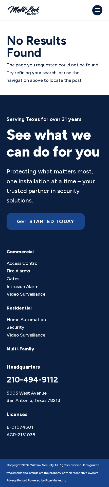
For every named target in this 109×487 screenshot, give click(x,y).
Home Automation (26, 319)
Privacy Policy (16, 480)
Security (15, 327)
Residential (19, 308)
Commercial (20, 251)
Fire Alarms (18, 271)
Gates (13, 278)
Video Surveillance (26, 294)
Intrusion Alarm (23, 286)
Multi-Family (20, 349)
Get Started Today (45, 221)
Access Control (23, 263)
